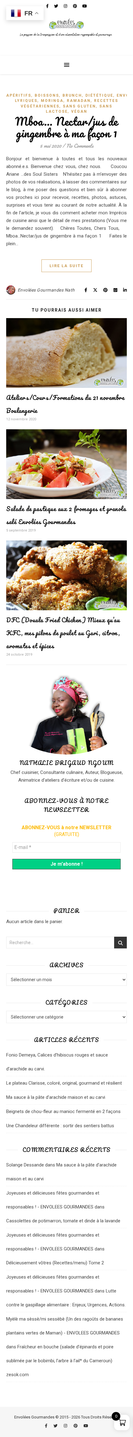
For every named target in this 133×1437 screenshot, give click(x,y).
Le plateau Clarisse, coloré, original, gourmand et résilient (64, 1083)
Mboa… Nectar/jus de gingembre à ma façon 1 (66, 127)
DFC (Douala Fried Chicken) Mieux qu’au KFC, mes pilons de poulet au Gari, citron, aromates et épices (63, 633)
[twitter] (56, 1426)
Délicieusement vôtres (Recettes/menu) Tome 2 (55, 1263)
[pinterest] (76, 1426)
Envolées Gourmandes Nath (46, 290)
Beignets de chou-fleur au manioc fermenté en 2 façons (63, 1111)
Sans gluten (79, 106)
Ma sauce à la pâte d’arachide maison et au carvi (55, 1097)
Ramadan (79, 101)
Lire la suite (66, 265)
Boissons (47, 95)
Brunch (72, 95)
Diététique (99, 95)
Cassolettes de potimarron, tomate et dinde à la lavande (63, 1221)
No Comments (79, 145)
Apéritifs (18, 95)
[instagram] (66, 1426)
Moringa (52, 101)
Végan (79, 111)
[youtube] (86, 1426)
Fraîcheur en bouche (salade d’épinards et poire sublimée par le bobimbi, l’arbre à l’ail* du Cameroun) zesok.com (60, 1360)
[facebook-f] (46, 1426)
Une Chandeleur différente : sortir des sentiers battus (60, 1125)
